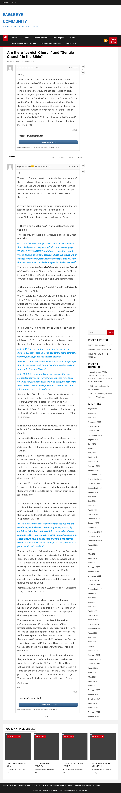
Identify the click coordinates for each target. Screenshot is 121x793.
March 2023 (93, 562)
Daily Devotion (41, 38)
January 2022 (93, 620)
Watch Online (113, 40)
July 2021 (92, 637)
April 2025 (92, 457)
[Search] (102, 40)
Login (46, 717)
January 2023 (93, 571)
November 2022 (95, 580)
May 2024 (92, 505)
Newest (61, 157)
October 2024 (94, 483)
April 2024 (92, 510)
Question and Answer (51, 43)
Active (80, 157)
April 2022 (92, 611)
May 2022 (92, 606)
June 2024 (92, 501)
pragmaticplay (94, 372)
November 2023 (95, 532)
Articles (25, 38)
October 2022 (94, 584)
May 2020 (92, 677)
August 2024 (93, 492)
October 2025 (94, 431)
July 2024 (92, 496)
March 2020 (93, 685)
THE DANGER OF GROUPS (99, 349)
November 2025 (95, 426)
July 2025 (92, 444)
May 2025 (92, 453)
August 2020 (93, 668)
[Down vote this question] (82, 72)
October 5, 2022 (54, 147)
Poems (72, 38)
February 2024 (94, 518)
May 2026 (92, 417)
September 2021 (95, 628)
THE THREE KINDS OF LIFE (100, 345)
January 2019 (93, 716)
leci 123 (91, 386)
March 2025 (93, 461)
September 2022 (95, 589)
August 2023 (93, 545)
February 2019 (94, 712)
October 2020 (94, 664)
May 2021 (92, 646)
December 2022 (94, 576)
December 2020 (94, 659)
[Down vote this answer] (82, 171)
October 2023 (94, 536)
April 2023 (92, 558)
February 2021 (94, 655)
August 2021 (93, 633)
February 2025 (94, 466)
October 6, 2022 (54, 709)
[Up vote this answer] (82, 165)
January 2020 (93, 694)
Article (10, 736)
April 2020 (92, 681)
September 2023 (95, 540)
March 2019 (93, 707)
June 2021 (92, 642)
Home (14, 38)
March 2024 (93, 514)
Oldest (53, 157)
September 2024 (95, 488)
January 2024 (93, 523)
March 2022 (93, 615)
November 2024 (95, 479)
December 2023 (94, 527)
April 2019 (92, 703)
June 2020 (92, 672)
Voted (71, 157)
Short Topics (58, 38)
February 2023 (94, 567)
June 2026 (92, 413)
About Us (70, 43)
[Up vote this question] (82, 66)
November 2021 (95, 624)
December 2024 (94, 475)
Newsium (72, 790)
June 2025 (92, 448)
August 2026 (93, 409)
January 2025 (93, 470)
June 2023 (92, 549)
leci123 (91, 393)
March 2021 (93, 650)
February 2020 (94, 690)
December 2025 (94, 422)
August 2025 (93, 439)
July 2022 (92, 598)
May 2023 (92, 554)
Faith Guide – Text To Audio (24, 43)
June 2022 (92, 602)
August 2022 (93, 593)
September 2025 (95, 435)
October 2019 (94, 699)
